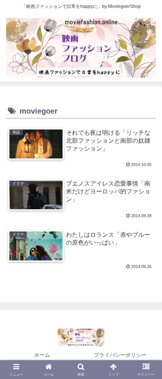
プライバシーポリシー (120, 355)
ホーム (42, 355)
